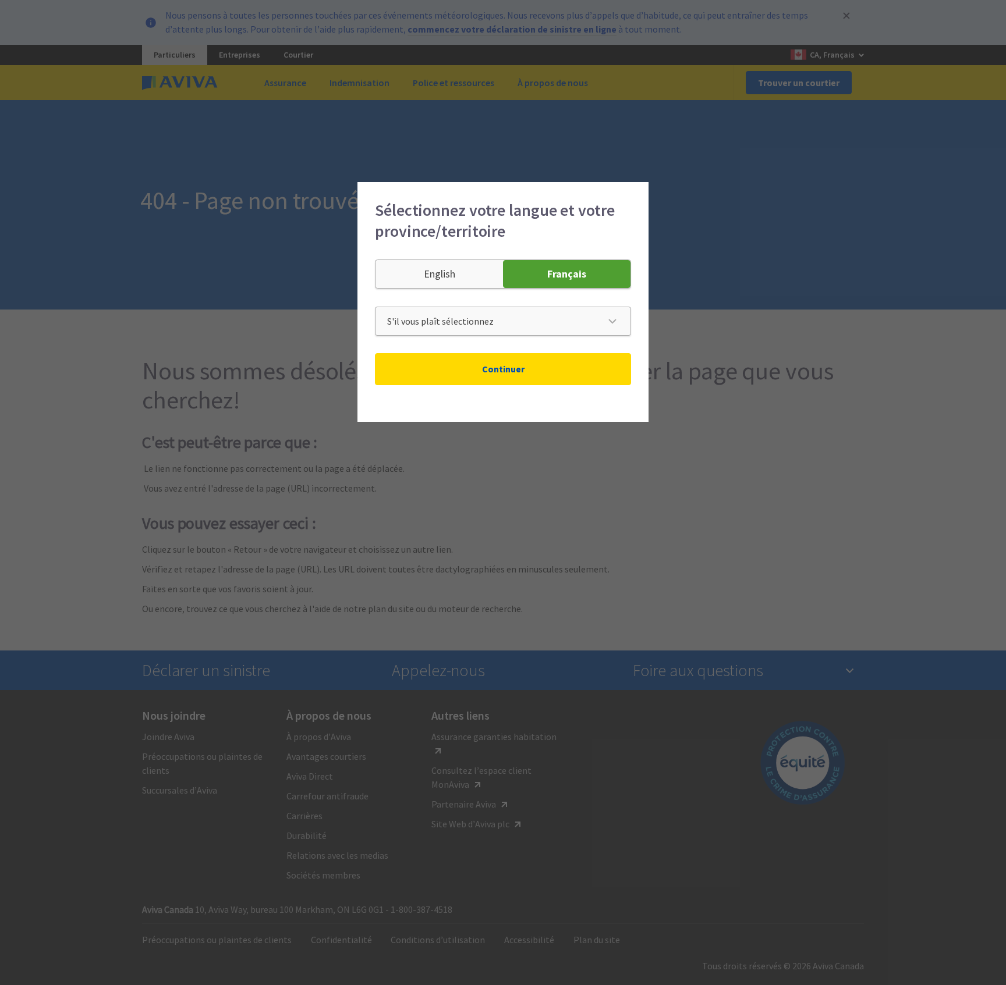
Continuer (503, 369)
